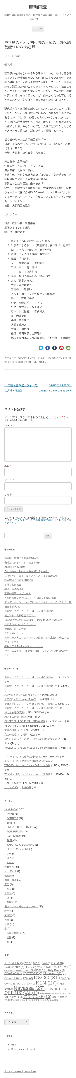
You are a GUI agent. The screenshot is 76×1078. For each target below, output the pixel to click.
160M (64, 967)
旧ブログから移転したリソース (21, 906)
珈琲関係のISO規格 (14, 567)
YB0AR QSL (11, 725)
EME (9, 822)
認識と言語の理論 (14, 589)
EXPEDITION (14, 836)
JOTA (31, 984)
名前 (7, 465)
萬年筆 (10, 902)
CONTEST (12, 818)
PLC (62, 989)
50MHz (30, 967)
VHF (8, 997)
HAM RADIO (11, 809)
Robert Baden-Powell (51, 993)
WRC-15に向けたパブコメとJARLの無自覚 (27, 765)
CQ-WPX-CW (13, 973)
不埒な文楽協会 (12, 584)
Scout (66, 993)
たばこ (8, 858)
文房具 (8, 893)
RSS (13, 1044)
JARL (10, 840)
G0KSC (10, 983)
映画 (6, 911)
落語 (14, 362)
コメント (9, 425)
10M (46, 963)
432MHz (9, 970)
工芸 (6, 884)
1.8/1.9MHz (14, 963)
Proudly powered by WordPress (20, 1071)
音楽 (6, 924)
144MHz (51, 967)
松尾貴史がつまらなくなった (20, 624)
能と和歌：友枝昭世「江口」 (20, 615)
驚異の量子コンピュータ (17, 593)
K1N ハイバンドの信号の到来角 (21, 756)
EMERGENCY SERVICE (20, 827)
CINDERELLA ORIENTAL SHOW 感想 (24, 721)
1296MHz (22, 970)
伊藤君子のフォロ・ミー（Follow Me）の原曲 (29, 611)
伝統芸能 (56, 357)
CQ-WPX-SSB (32, 973)
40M (19, 967)
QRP (13, 992)
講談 (20, 362)
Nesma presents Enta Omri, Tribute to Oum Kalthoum (33, 620)
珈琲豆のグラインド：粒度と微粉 (22, 562)
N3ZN (8, 989)
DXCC (47, 977)
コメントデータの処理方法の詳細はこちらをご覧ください (38, 521)
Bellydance (37, 970)
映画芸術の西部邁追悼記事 (18, 580)
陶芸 (9, 888)
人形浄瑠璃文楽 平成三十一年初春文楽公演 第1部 (31, 598)
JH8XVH (26, 787)
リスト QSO (11, 783)
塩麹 (55, 997)
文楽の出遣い (11, 730)
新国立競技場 (23, 1000)
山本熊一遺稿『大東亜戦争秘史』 (22, 558)
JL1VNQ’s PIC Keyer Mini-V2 (20, 694)
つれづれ (22, 357)
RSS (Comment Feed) (23, 1049)
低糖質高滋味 (14, 933)
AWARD (11, 814)
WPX (18, 997)
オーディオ (10, 871)
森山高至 (37, 1000)
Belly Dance (56, 970)
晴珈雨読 (38, 7)
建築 (63, 997)
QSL (9, 853)
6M (37, 963)
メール (9, 480)
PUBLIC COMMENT (17, 849)
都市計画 (55, 1000)
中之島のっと (43, 357)
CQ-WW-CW (54, 973)
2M (28, 963)
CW (28, 978)
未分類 (8, 915)
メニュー (38, 28)
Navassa (29, 988)
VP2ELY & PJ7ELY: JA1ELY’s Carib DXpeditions (55, 390)
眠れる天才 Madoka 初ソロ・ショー (23, 646)
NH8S (51, 988)
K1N (46, 983)
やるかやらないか (14, 633)
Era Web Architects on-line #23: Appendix (26, 571)
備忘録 (8, 875)
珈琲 (9, 937)
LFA (60, 984)
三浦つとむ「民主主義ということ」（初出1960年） (32, 575)
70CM (41, 967)
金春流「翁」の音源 (15, 628)
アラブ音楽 (37, 996)
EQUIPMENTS (15, 831)
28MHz (9, 967)
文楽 (65, 357)
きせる (10, 862)
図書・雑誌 (10, 880)
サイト (8, 494)
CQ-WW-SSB (13, 978)
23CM (57, 963)
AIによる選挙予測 (14, 712)
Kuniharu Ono (47, 694)
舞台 (6, 919)
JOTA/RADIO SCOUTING (20, 844)
